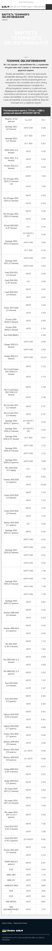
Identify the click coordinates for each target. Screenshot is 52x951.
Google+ (11, 927)
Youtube (15, 927)
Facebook (3, 927)
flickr (23, 927)
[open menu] (49, 6)
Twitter (7, 927)
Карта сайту (7, 923)
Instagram (19, 927)
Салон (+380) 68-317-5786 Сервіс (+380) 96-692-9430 (26, 6)
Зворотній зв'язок (20, 923)
